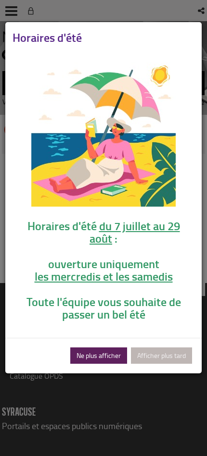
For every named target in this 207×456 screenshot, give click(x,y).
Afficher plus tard (161, 355)
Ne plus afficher (99, 355)
